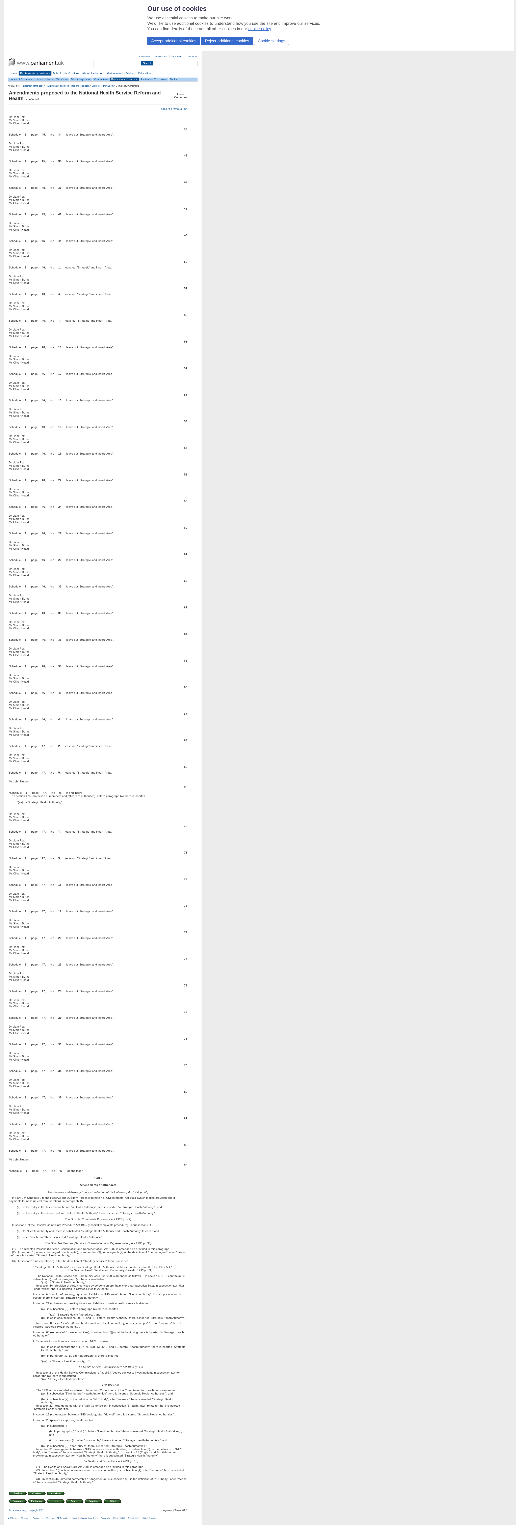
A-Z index (13, 1518)
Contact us (192, 56)
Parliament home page (33, 86)
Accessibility (144, 56)
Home (13, 73)
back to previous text (174, 108)
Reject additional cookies (227, 41)
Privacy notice (119, 1518)
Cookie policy (133, 1518)
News (163, 79)
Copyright (105, 1518)
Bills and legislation (80, 86)
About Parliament (93, 73)
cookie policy (259, 29)
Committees (101, 79)
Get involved (115, 73)
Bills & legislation (81, 79)
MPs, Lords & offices (66, 73)
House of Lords (44, 79)
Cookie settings (271, 41)
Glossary (25, 1518)
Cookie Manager (149, 1518)
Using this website (89, 1518)
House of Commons (21, 79)
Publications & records (124, 79)
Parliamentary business (35, 73)
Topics (174, 79)
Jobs (74, 1518)
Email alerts (161, 56)
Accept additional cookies (173, 41)
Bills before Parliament (102, 86)
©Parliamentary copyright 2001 (27, 1510)
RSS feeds (177, 56)
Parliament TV (149, 79)
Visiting (130, 73)
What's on (62, 79)
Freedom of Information (57, 1518)
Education (144, 73)
